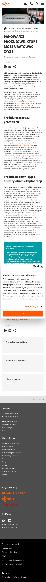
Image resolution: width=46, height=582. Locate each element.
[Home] (6, 28)
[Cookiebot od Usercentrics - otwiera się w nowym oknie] (33, 266)
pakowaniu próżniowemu (25, 105)
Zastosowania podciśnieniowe (11, 453)
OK (23, 314)
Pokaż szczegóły (32, 306)
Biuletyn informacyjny (9, 471)
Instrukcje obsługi (7, 446)
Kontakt (4, 474)
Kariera (4, 465)
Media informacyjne (8, 468)
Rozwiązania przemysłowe (10, 456)
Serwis (4, 459)
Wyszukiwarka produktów (10, 443)
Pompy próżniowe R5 (9, 450)
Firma (4, 462)
